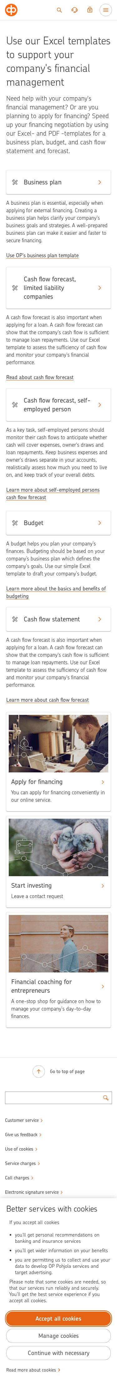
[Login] (90, 10)
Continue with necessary (59, 1353)
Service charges (20, 1163)
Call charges (17, 1178)
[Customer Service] (74, 10)
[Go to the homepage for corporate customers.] (11, 10)
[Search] (59, 10)
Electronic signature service (32, 1192)
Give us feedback (21, 1134)
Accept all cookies (58, 1318)
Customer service (22, 1120)
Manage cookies (58, 1335)
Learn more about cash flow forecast (47, 700)
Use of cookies (19, 1149)
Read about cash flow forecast (40, 377)
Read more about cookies (31, 1370)
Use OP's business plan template (42, 255)
